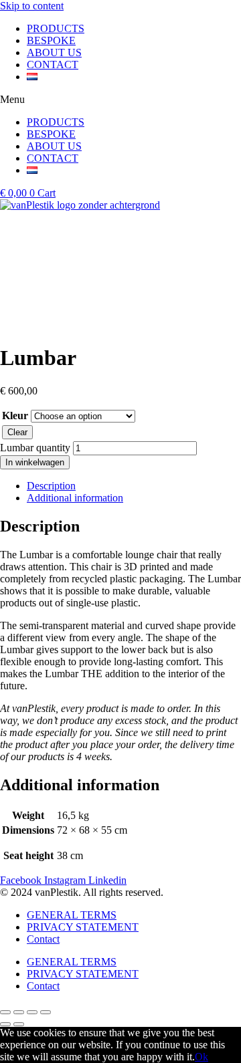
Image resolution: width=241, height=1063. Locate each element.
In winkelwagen (34, 462)
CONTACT (52, 64)
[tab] (134, 486)
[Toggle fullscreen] (32, 1012)
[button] (120, 100)
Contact (43, 939)
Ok (201, 1056)
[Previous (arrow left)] (5, 1024)
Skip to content (32, 5)
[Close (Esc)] (5, 1012)
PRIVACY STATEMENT (83, 927)
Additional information (75, 497)
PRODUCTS (55, 28)
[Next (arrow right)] (18, 1024)
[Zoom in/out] (45, 1012)
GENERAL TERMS (71, 915)
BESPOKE (51, 40)
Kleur (15, 415)
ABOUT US (54, 52)
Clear (17, 432)
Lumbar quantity (35, 447)
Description (51, 485)
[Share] (18, 1012)
